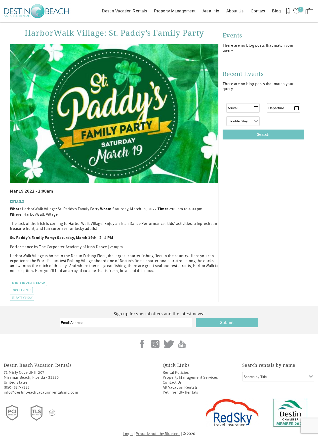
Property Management (174, 11)
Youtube (182, 344)
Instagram (155, 344)
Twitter (169, 344)
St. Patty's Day (22, 298)
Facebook (142, 344)
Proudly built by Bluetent (158, 433)
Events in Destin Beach (28, 283)
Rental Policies (176, 372)
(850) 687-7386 (17, 387)
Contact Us (172, 382)
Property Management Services (190, 377)
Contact (258, 11)
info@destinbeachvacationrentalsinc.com (41, 392)
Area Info (210, 11)
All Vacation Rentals (180, 387)
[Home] (34, 11)
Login (128, 433)
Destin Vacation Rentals (124, 11)
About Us (235, 11)
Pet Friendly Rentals (180, 392)
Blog (276, 11)
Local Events (21, 290)
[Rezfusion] (52, 413)
